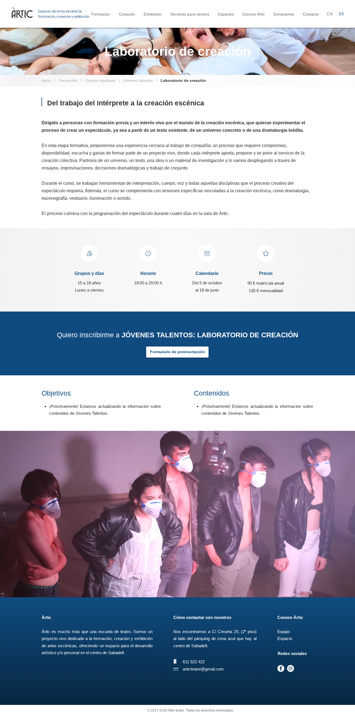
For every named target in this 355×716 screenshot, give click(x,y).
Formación (67, 80)
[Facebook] (280, 668)
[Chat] (89, 253)
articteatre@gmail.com (203, 669)
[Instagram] (290, 668)
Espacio (284, 638)
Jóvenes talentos (138, 80)
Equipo (283, 631)
